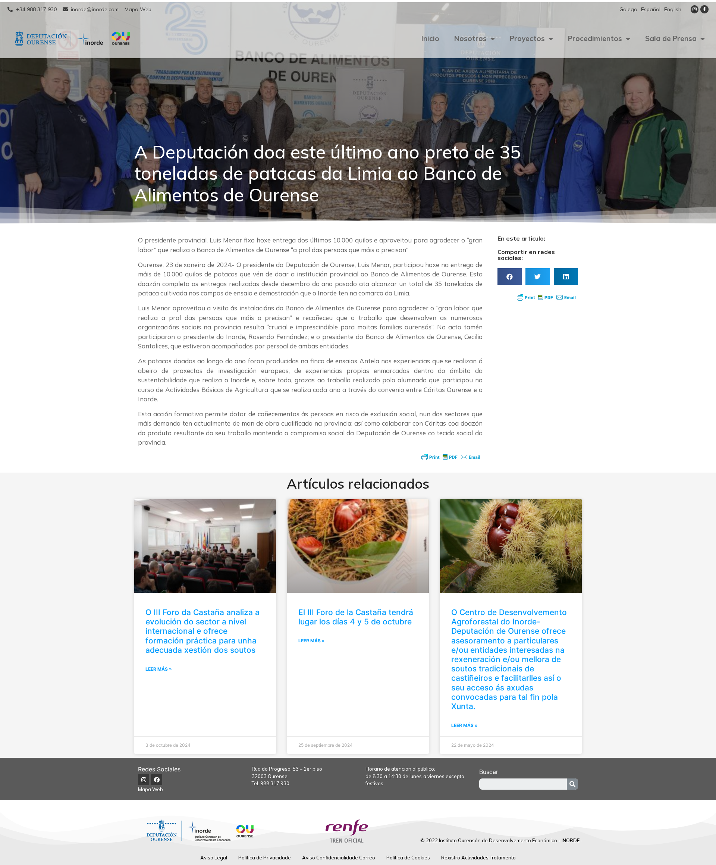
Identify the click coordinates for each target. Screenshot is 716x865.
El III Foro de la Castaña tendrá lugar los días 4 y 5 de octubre (355, 617)
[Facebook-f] (704, 9)
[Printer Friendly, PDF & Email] (451, 456)
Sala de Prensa (671, 38)
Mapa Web (150, 789)
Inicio (430, 38)
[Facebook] (156, 779)
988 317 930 (274, 783)
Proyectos (527, 38)
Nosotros (470, 38)
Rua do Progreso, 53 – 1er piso (287, 769)
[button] (509, 276)
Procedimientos (595, 38)
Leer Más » (158, 669)
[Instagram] (695, 9)
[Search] (572, 784)
